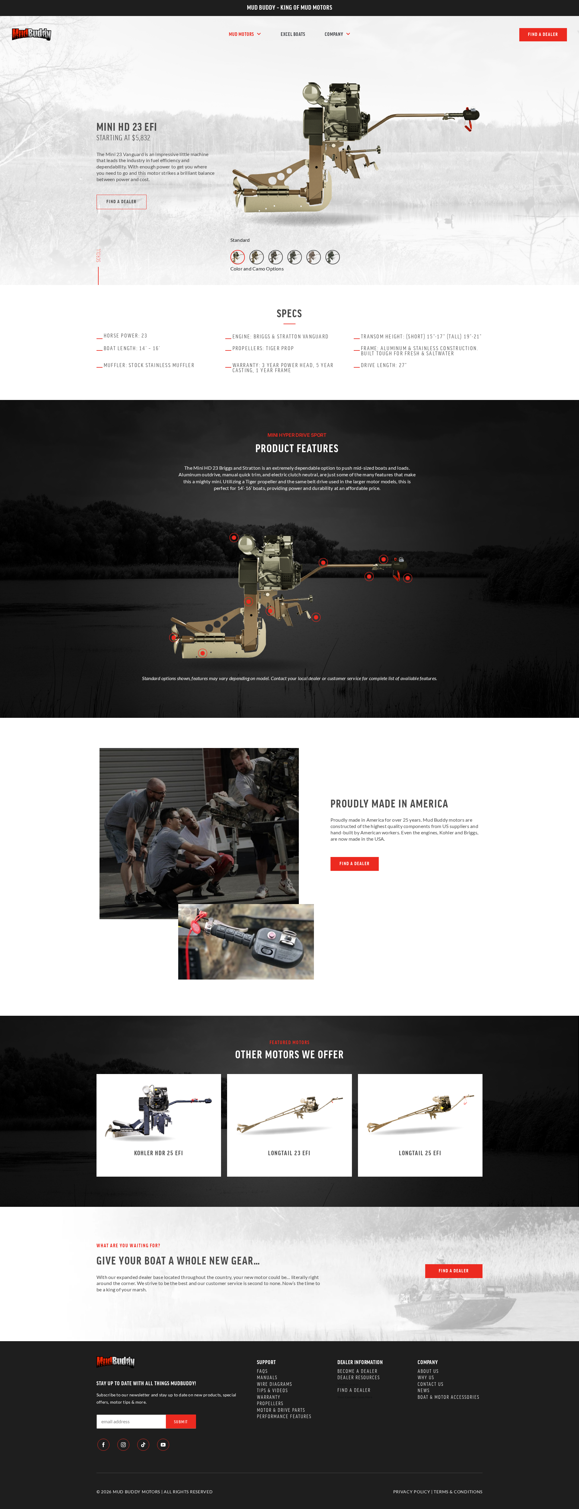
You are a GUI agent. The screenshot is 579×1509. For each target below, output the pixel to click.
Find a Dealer (354, 1390)
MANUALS (267, 1377)
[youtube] (163, 1445)
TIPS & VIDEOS (272, 1390)
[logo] (31, 31)
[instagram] (123, 1445)
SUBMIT (181, 1422)
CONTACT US (431, 1384)
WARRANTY (268, 1397)
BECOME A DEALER (357, 1371)
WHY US (426, 1377)
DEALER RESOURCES (358, 1377)
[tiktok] (143, 1445)
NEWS (424, 1390)
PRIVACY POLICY (411, 1491)
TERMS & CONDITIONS (458, 1491)
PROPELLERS (270, 1403)
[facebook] (103, 1445)
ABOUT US (428, 1371)
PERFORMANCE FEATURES (284, 1416)
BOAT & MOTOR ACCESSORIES (448, 1397)
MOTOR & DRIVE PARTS (281, 1410)
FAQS (262, 1371)
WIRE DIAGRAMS (274, 1384)
